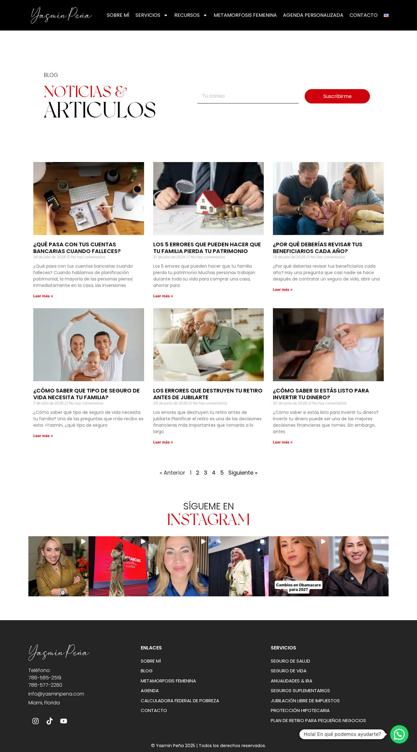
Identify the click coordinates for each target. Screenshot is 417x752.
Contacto (364, 15)
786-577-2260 (45, 685)
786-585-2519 (44, 677)
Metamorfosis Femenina (245, 15)
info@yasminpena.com (56, 693)
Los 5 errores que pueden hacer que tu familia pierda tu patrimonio (207, 247)
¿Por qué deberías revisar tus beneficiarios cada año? (317, 247)
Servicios (148, 15)
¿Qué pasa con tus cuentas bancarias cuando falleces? (77, 247)
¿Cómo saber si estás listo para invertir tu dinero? (321, 394)
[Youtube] (63, 721)
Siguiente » (242, 472)
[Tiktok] (49, 721)
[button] (58, 566)
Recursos (187, 15)
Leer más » (43, 296)
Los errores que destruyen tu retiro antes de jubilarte (208, 394)
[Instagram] (35, 721)
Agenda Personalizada (313, 15)
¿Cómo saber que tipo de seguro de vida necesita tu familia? (86, 394)
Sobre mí (118, 15)
